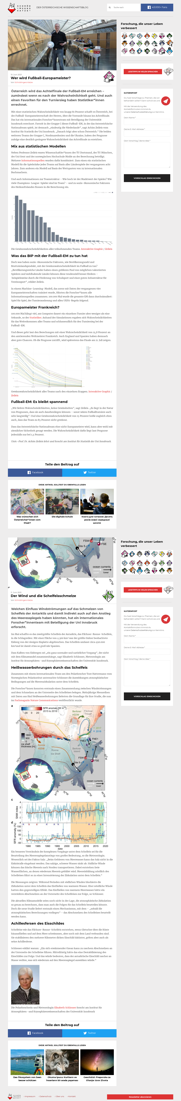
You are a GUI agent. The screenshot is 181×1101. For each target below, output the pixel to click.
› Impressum (29, 1096)
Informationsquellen (33, 160)
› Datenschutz (45, 1096)
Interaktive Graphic (92, 249)
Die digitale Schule (62, 516)
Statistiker (35, 317)
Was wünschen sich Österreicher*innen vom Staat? (27, 519)
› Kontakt (71, 1096)
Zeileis (108, 249)
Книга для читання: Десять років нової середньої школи (97, 519)
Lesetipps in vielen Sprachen (143, 72)
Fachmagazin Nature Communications (36, 700)
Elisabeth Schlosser (65, 1007)
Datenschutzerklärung (141, 112)
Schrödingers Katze (24, 82)
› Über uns (59, 1096)
